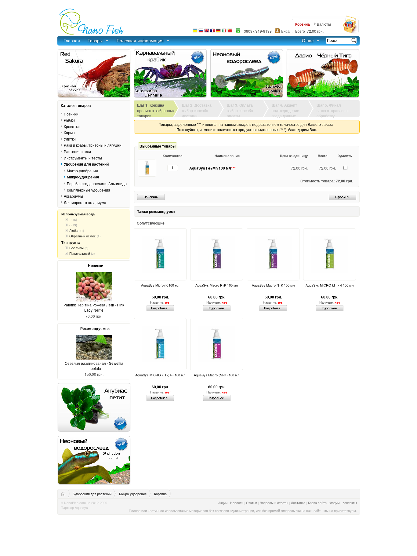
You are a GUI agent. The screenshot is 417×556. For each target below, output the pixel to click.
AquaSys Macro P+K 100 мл (216, 285)
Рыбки (69, 120)
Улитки (70, 138)
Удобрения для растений (86, 164)
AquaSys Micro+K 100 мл (160, 285)
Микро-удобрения (83, 177)
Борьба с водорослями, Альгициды (97, 183)
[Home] (65, 493)
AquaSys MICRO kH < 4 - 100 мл (160, 374)
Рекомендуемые (95, 328)
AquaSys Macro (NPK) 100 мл (216, 374)
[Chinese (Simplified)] (229, 32)
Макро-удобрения (82, 170)
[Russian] (200, 32)
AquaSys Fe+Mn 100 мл (212, 168)
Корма (69, 132)
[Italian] (224, 32)
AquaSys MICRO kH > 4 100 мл (330, 285)
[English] (206, 32)
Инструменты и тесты (83, 157)
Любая (74, 230)
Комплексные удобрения (88, 189)
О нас (308, 40)
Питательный (79, 253)
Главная (71, 40)
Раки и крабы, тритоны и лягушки (92, 145)
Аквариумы (73, 196)
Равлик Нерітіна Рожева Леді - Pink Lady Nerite (93, 307)
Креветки (72, 126)
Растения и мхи (77, 151)
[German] (218, 32)
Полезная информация (140, 40)
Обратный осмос (82, 235)
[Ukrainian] (195, 32)
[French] (212, 32)
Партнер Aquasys (74, 507)
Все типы (76, 247)
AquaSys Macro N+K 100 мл (273, 285)
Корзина (302, 24)
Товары (95, 40)
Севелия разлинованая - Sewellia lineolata (94, 365)
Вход (285, 31)
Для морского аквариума (85, 202)
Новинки (71, 113)
